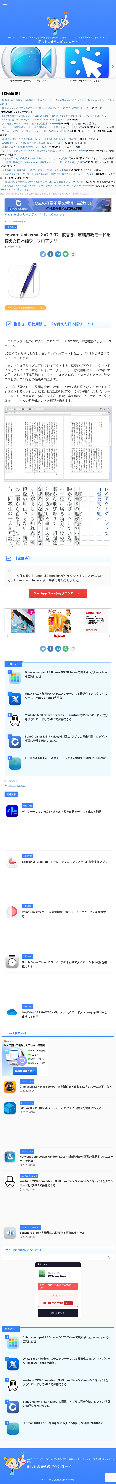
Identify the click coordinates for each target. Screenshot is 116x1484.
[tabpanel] (29, 65)
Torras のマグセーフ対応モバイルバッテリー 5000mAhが (36, 131)
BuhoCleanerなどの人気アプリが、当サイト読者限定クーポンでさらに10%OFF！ (44, 108)
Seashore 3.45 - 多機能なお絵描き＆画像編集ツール (52, 1232)
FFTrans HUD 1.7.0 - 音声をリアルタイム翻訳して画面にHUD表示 (65, 758)
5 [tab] (64, 87)
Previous (4, 66)
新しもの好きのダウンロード (58, 41)
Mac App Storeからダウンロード (57, 593)
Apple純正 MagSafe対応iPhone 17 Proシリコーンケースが (36, 158)
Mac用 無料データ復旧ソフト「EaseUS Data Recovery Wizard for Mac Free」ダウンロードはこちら (54, 115)
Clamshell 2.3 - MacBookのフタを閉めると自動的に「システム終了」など (66, 1086)
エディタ (12, 785)
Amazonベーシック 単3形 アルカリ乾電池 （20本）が (33, 142)
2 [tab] (55, 87)
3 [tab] (58, 87)
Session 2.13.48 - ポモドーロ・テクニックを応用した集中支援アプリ (65, 861)
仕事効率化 (12, 781)
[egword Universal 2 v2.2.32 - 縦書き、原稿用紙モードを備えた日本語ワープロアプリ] (58, 254)
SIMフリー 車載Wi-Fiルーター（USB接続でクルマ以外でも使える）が (42, 127)
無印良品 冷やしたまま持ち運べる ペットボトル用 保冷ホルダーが (39, 139)
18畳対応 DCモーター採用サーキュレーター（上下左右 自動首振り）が (43, 181)
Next (112, 66)
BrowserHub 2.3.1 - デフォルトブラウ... (87, 80)
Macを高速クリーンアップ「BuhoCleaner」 (35, 214)
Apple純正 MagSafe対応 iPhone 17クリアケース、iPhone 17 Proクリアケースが (48, 185)
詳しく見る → (58, 1313)
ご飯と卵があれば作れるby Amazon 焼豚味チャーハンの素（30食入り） (43, 162)
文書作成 (21, 785)
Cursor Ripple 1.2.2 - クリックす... (29, 80)
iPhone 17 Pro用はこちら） (16, 189)
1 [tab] (52, 87)
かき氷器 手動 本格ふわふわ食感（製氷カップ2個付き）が (36, 170)
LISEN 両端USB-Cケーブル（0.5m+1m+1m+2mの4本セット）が (35, 119)
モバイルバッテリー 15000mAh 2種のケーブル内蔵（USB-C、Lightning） (44, 150)
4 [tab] (61, 87)
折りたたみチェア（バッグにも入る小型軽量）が (31, 123)
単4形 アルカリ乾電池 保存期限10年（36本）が (26, 146)
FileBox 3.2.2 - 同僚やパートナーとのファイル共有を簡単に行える (61, 1108)
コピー (68, 1303)
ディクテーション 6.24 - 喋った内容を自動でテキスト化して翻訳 (62, 811)
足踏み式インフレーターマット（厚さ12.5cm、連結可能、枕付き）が (48, 173)
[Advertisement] (58, 837)
